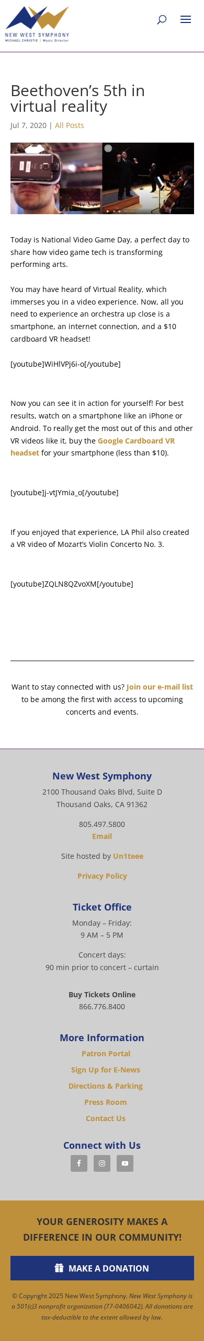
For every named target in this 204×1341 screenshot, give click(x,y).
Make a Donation (109, 1268)
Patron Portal (106, 1053)
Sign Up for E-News (105, 1070)
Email (102, 836)
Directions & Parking (106, 1086)
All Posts (69, 125)
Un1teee (128, 856)
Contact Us (106, 1118)
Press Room (105, 1102)
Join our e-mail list (160, 687)
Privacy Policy (102, 876)
